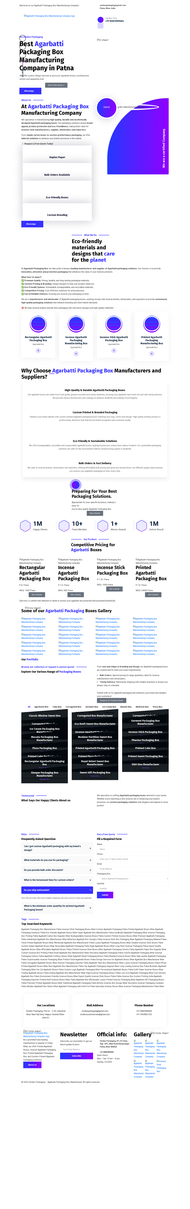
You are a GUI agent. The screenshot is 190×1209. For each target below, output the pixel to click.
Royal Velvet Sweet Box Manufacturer (95, 763)
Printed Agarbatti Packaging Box (95, 748)
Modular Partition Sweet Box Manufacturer (95, 738)
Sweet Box (95, 776)
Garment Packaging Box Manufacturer (145, 722)
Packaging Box (103, 873)
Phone (100, 854)
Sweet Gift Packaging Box (95, 772)
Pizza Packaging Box (44, 748)
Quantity (100, 883)
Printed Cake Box (145, 748)
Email (99, 864)
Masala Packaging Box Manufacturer (44, 738)
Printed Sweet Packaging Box (145, 756)
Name (99, 844)
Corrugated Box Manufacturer (95, 715)
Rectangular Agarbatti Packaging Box (44, 763)
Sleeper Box (45, 779)
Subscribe (76, 1056)
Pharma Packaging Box (145, 740)
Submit (105, 895)
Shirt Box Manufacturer (145, 764)
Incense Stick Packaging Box (145, 731)
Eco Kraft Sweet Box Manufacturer (95, 723)
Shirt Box (145, 768)
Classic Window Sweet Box (44, 715)
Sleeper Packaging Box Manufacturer (44, 774)
